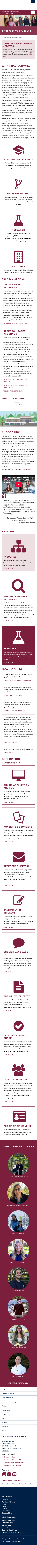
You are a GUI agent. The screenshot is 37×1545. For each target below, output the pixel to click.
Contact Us (5, 1451)
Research (28, 1484)
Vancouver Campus (8, 1520)
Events (4, 1506)
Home (4, 1389)
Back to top (6, 1484)
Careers (4, 1508)
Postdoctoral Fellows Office (13, 1460)
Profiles (21, 1484)
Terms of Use (21, 1539)
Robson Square (7, 1528)
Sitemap (15, 1484)
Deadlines (5, 1414)
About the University (8, 1502)
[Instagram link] (4, 1474)
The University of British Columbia (13, 4)
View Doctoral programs (13, 391)
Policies (4, 1422)
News (4, 1504)
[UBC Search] (33, 2)
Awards (4, 1406)
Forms (4, 1418)
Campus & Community (9, 1402)
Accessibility (16, 1541)
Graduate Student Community (14, 1462)
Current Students (7, 1397)
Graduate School (6, 37)
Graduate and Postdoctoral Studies (18, 1437)
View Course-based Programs (15, 323)
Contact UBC (6, 1500)
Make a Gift (5, 1511)
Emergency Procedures (8, 1539)
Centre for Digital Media (9, 1530)
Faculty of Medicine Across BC (12, 1532)
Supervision (6, 1410)
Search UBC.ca (7, 1513)
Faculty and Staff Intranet (12, 1465)
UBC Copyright (6, 1541)
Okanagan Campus (8, 1522)
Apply (4, 1431)
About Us (5, 1426)
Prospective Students (8, 1393)
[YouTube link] (14, 1474)
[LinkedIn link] (9, 1474)
